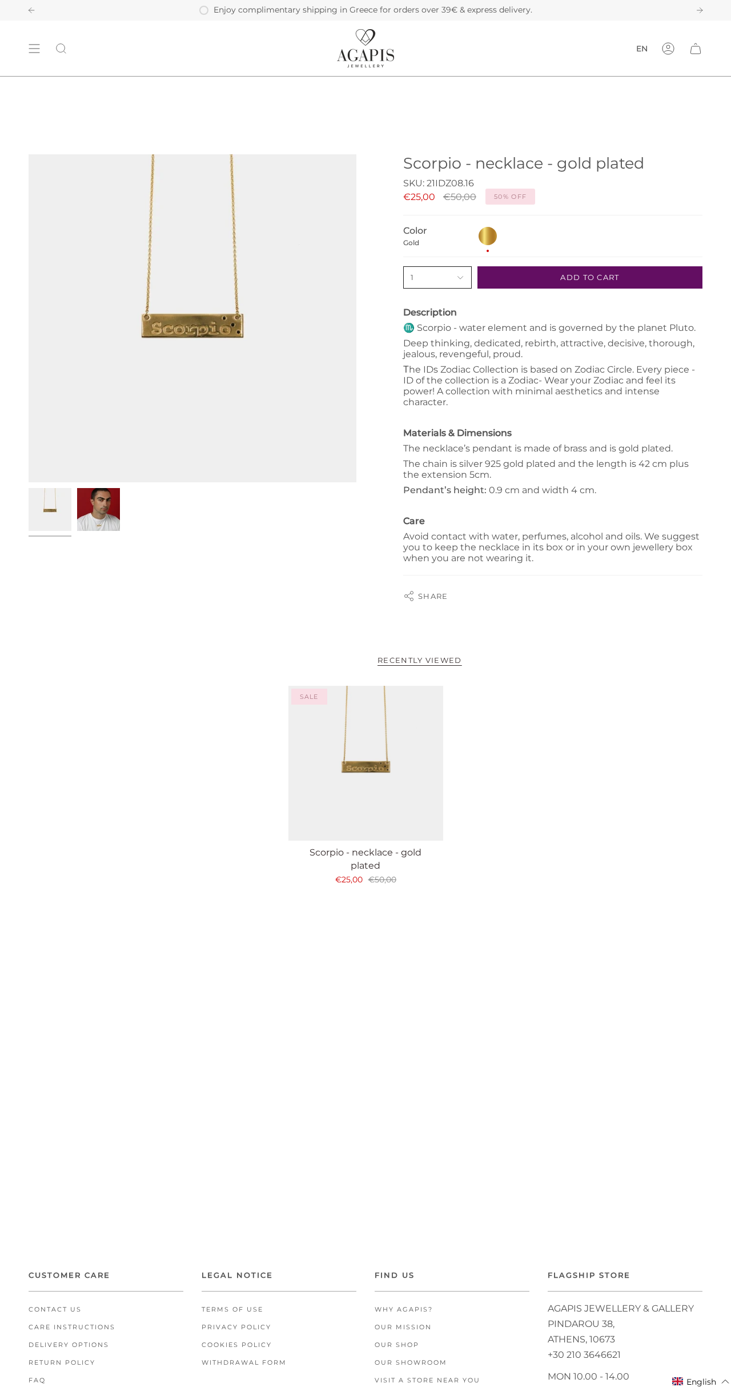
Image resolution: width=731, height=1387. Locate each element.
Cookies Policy (237, 1345)
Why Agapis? (404, 1309)
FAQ (37, 1380)
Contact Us (55, 1309)
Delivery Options (69, 1345)
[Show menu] (34, 48)
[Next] (699, 10)
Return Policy (62, 1362)
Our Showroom (411, 1362)
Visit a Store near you (427, 1380)
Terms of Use (232, 1309)
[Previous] (31, 10)
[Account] (668, 48)
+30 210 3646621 (584, 1354)
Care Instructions (72, 1327)
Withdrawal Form (244, 1362)
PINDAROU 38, (581, 1323)
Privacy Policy (236, 1327)
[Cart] (695, 48)
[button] (701, 1381)
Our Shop (397, 1345)
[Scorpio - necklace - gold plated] (365, 763)
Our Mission (403, 1327)
